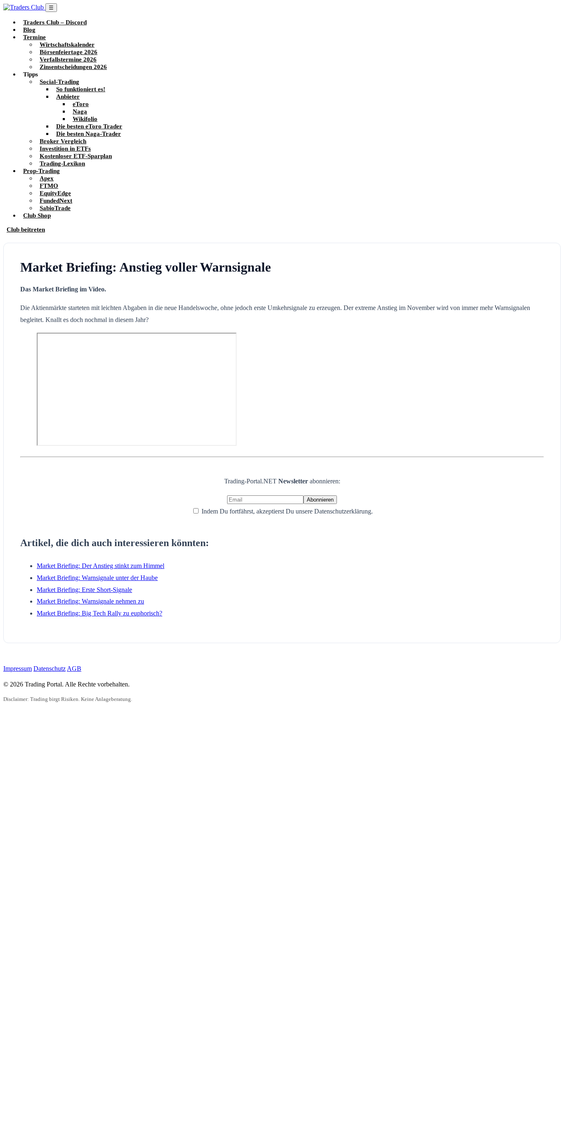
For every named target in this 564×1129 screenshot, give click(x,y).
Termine (34, 36)
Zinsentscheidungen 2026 (73, 66)
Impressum (17, 668)
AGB (74, 668)
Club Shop (37, 215)
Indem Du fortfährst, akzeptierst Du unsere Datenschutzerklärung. (286, 511)
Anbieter (68, 96)
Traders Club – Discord (55, 22)
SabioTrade (55, 207)
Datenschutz (49, 668)
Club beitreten (26, 229)
